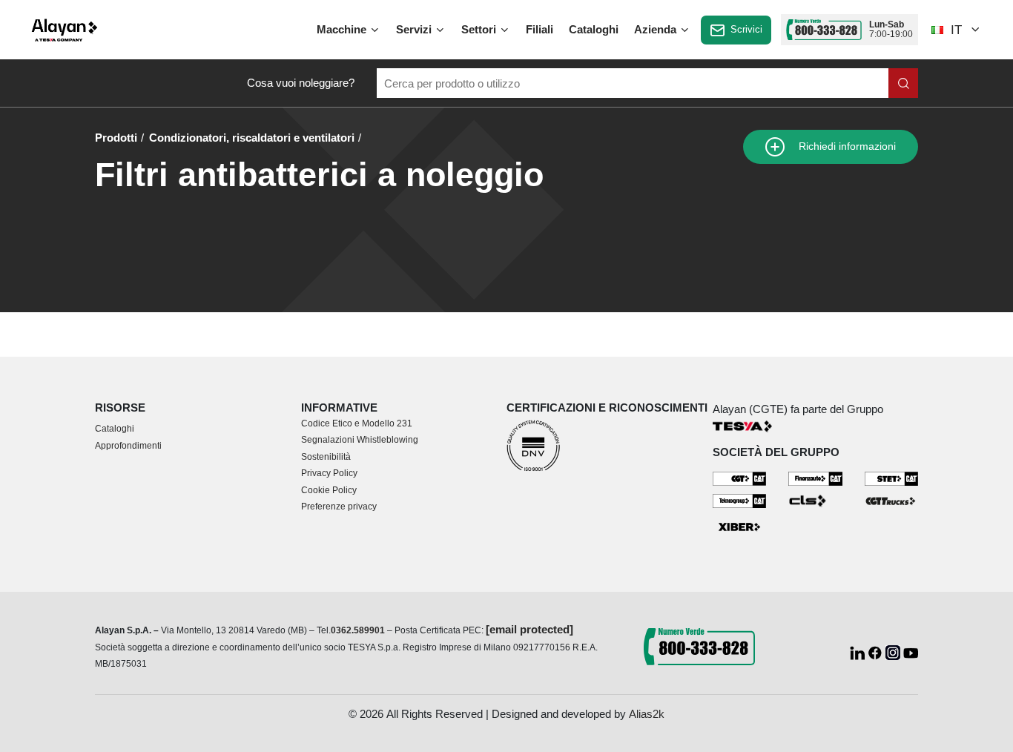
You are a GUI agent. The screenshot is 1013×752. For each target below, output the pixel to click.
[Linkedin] (859, 651)
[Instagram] (894, 651)
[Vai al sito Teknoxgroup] (740, 500)
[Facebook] (876, 651)
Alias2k (646, 714)
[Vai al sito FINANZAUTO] (815, 478)
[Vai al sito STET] (892, 478)
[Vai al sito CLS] (815, 500)
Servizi (415, 29)
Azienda (656, 29)
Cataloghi (593, 29)
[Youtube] (910, 651)
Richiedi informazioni (846, 146)
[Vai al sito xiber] (740, 527)
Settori (480, 29)
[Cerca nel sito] (903, 83)
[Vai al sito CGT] (740, 478)
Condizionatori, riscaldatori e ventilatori (251, 137)
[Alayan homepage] (64, 30)
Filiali (539, 29)
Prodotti (116, 137)
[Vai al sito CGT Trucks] (892, 500)
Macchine (343, 29)
